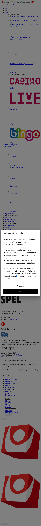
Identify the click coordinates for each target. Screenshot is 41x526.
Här (18, 276)
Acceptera (20, 291)
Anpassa (20, 286)
